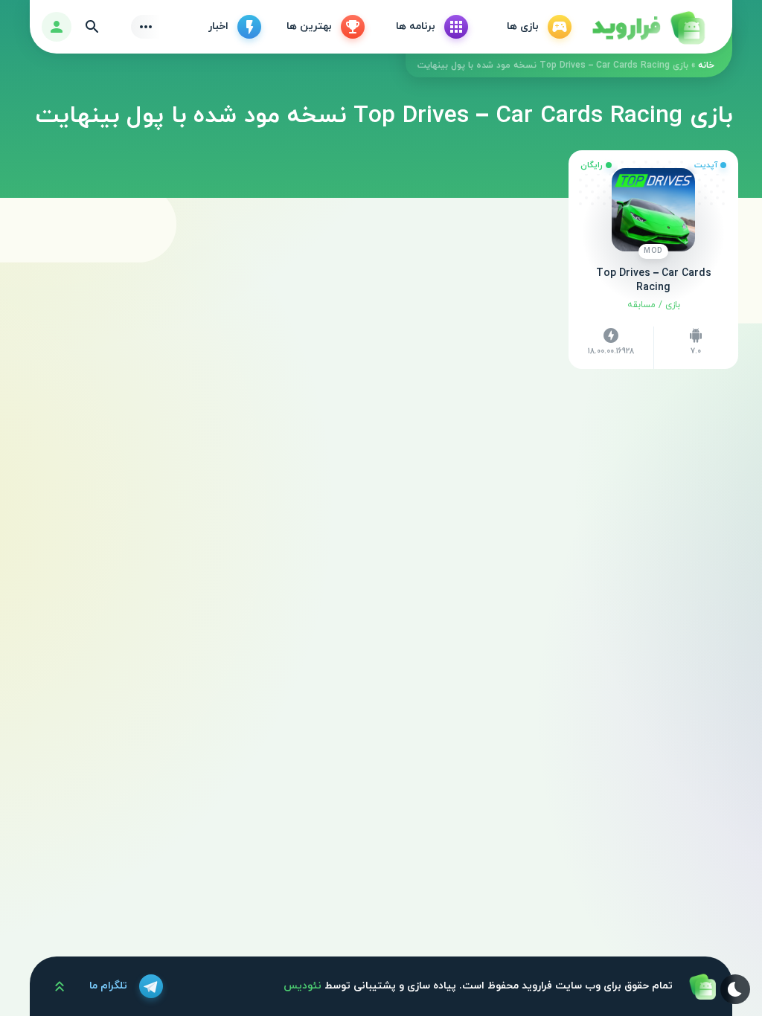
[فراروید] (647, 27)
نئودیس (302, 986)
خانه (706, 65)
